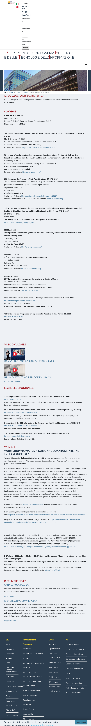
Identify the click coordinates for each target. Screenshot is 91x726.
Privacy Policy (28, 709)
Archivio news (54, 677)
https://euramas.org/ (55, 199)
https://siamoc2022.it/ (13, 399)
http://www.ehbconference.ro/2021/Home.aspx (22, 426)
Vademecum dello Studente (11, 703)
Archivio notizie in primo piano (55, 689)
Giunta (25, 658)
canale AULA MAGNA (16, 585)
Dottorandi (10, 677)
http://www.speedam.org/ (31, 247)
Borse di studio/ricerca (75, 649)
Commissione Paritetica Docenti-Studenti (32, 683)
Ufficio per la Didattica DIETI (54, 656)
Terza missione (22, 92)
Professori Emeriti (10, 660)
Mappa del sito (29, 719)
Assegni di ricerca (73, 644)
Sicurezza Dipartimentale (54, 647)
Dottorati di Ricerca (73, 664)
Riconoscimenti (12, 715)
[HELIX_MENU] (86, 65)
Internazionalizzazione (12, 686)
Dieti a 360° (10, 710)
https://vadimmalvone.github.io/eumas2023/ (39, 196)
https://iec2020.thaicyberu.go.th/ (17, 436)
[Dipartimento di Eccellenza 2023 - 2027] (11, 2)
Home (11, 92)
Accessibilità (28, 714)
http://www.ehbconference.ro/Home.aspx (20, 412)
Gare (68, 673)
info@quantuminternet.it (33, 504)
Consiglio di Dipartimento (33, 654)
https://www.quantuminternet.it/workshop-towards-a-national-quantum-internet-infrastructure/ (46, 515)
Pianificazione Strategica (32, 690)
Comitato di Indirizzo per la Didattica (33, 665)
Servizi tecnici (54, 667)
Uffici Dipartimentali (30, 695)
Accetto (81, 722)
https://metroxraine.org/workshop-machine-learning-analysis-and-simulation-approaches (40, 546)
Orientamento (11, 691)
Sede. (8, 644)
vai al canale (9, 596)
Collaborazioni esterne (74, 654)
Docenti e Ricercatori (10, 651)
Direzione (27, 649)
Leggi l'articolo (10, 621)
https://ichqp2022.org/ (30, 290)
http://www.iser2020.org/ (14, 317)
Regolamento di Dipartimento (29, 702)
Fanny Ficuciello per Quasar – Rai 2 (29, 361)
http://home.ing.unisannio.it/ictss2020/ (19, 301)
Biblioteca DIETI (55, 663)
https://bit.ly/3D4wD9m (54, 570)
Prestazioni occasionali (74, 683)
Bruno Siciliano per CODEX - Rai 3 (27, 377)
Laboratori (10, 682)
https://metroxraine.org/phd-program (19, 222)
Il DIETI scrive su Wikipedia (20, 601)
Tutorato (9, 696)
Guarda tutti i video (12, 381)
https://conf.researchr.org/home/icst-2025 (38, 147)
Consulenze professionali (75, 659)
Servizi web (53, 672)
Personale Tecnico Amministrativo (11, 670)
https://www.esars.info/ (31, 172)
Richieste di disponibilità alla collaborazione (75, 690)
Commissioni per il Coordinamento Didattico (33, 674)
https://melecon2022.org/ (31, 268)
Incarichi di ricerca (73, 678)
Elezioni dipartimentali (74, 669)
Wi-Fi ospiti (53, 682)
